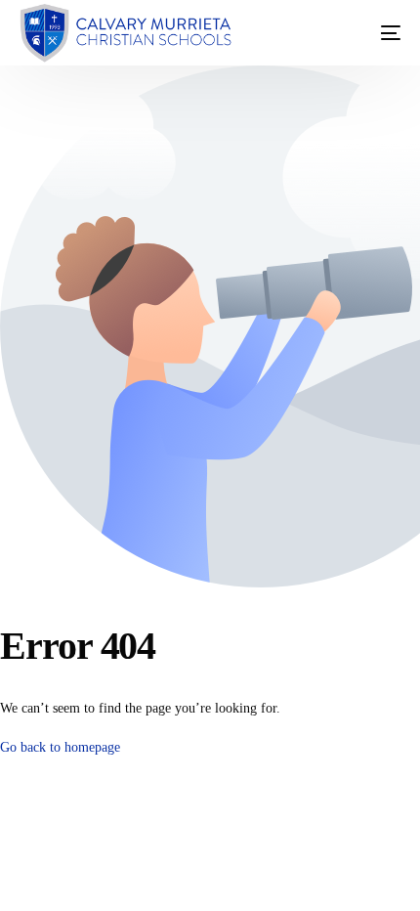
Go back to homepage (60, 747)
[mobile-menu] (371, 33)
